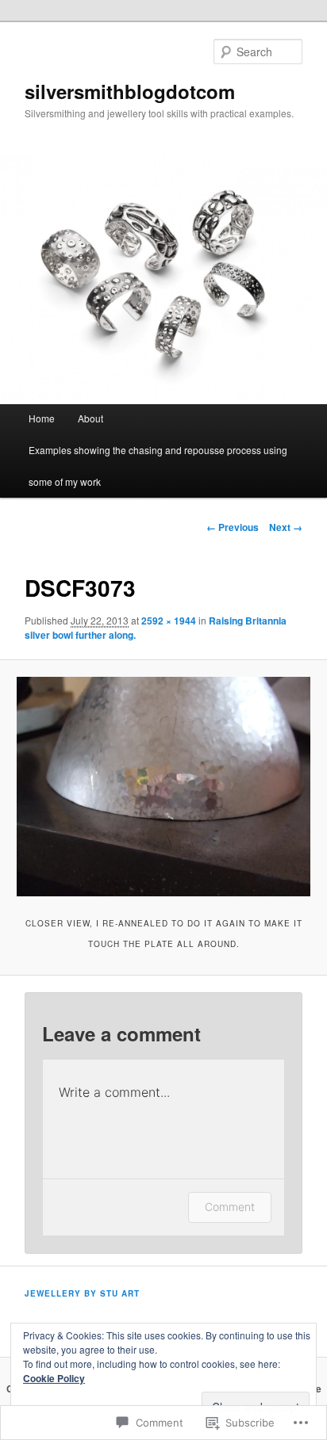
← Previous (232, 527)
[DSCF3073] (163, 786)
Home (42, 418)
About (90, 418)
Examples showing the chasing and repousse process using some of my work (158, 465)
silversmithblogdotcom (130, 91)
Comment (230, 1206)
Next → (285, 527)
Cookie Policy (54, 1378)
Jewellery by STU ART (82, 1293)
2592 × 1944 (168, 620)
